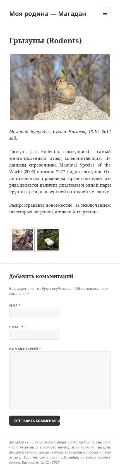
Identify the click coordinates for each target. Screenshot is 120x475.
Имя (15, 305)
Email (16, 327)
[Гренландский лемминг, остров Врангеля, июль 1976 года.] (22, 239)
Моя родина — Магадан (47, 13)
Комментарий (25, 348)
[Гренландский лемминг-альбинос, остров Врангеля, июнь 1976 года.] (48, 239)
